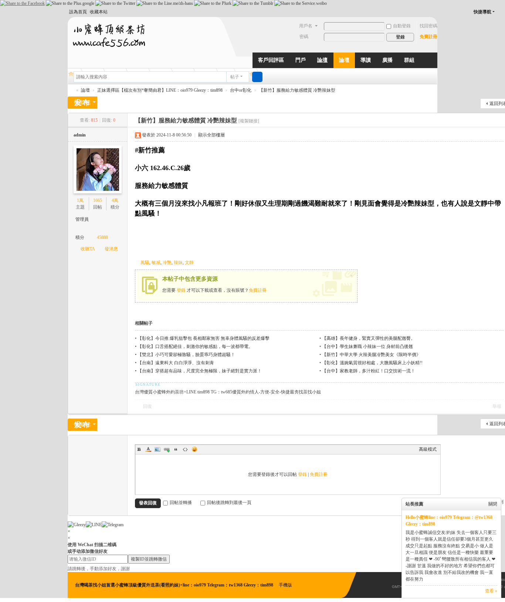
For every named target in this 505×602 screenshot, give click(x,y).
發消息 (111, 248)
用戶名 (305, 25)
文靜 (189, 262)
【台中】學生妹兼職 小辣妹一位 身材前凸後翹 (367, 346)
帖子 (234, 77)
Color (148, 449)
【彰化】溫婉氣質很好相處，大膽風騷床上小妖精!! (372, 362)
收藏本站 (99, 11)
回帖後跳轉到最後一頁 (229, 502)
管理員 (82, 219)
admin (80, 135)
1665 (97, 200)
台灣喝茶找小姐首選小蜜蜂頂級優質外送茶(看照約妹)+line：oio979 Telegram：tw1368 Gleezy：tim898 (174, 585)
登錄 (181, 290)
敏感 (156, 262)
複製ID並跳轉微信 (149, 559)
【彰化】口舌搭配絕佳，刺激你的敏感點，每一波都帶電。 (195, 346)
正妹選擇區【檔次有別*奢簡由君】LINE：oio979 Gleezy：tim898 (160, 90)
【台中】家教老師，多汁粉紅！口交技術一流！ (368, 370)
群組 (409, 60)
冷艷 (167, 262)
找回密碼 (428, 25)
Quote (176, 449)
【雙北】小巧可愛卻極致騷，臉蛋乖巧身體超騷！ (186, 354)
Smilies (194, 449)
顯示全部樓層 (211, 135)
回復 (147, 406)
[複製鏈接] (248, 121)
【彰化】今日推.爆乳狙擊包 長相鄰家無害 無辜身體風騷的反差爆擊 (204, 338)
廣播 (387, 60)
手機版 (285, 585)
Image (157, 449)
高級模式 (428, 449)
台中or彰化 (240, 90)
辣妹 (178, 262)
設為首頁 (78, 11)
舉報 (496, 406)
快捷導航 (482, 11)
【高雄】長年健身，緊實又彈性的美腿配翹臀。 (368, 338)
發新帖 (82, 102)
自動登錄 (402, 25)
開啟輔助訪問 (501, 12)
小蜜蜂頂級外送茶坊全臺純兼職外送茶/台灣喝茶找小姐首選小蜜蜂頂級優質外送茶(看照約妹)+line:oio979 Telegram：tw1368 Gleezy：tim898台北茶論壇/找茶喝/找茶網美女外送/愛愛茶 (71, 90)
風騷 (144, 262)
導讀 (365, 60)
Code (185, 449)
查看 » (491, 590)
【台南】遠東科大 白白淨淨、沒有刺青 (176, 362)
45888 (102, 237)
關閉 (492, 504)
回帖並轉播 (181, 502)
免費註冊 (428, 36)
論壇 (322, 60)
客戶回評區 (271, 60)
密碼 (303, 36)
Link (166, 449)
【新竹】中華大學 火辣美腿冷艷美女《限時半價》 (371, 354)
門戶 (300, 60)
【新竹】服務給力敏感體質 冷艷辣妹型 (297, 90)
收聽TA (88, 248)
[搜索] (257, 77)
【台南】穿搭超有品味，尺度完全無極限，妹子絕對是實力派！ (200, 370)
